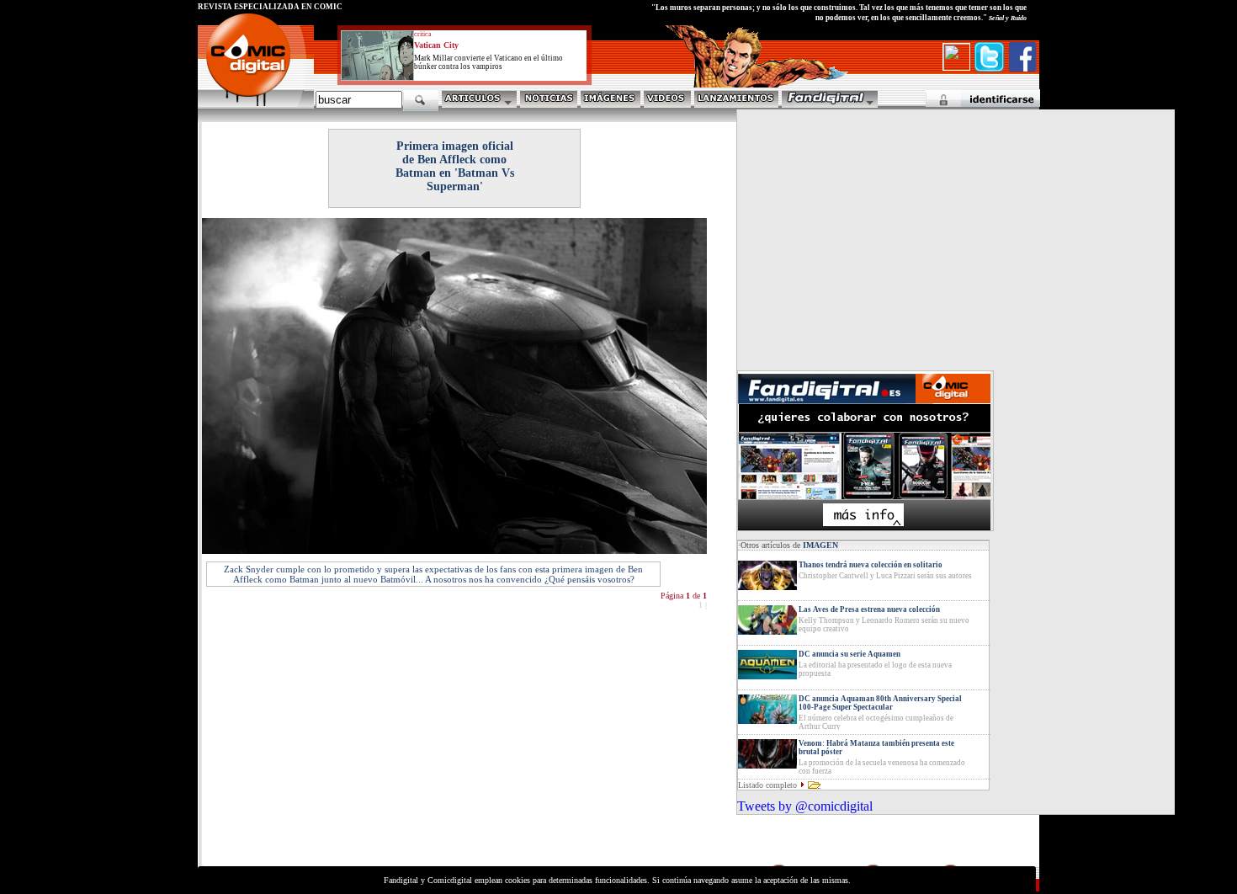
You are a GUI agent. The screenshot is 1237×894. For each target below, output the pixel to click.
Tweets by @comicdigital (805, 806)
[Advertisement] (354, 744)
